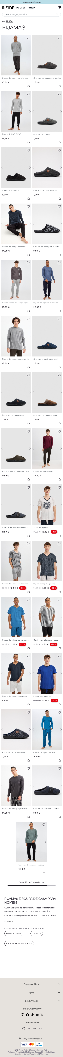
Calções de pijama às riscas (45, 640)
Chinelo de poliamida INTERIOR (47, 808)
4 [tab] (8, 37)
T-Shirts (36, 933)
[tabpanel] (31, 842)
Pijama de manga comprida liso (16, 359)
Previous (4, 55)
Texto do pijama (40, 528)
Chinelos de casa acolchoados (47, 78)
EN (40, 1028)
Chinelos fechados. (11, 190)
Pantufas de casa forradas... (46, 190)
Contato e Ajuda (31, 984)
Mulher (21, 8)
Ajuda (31, 992)
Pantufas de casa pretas (13, 415)
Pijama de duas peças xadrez (15, 808)
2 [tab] (5, 37)
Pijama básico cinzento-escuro (16, 303)
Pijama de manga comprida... (15, 246)
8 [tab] (14, 93)
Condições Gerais (22, 1054)
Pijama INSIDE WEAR (11, 134)
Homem (31, 8)
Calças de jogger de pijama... (15, 78)
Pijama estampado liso (43, 471)
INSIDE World (31, 1001)
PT (35, 1028)
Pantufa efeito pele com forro (15, 471)
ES (29, 1028)
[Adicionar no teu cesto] (28, 86)
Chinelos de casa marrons (45, 415)
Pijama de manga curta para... (15, 696)
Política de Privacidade (16, 1052)
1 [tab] (3, 37)
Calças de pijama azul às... (45, 752)
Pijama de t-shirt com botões (31, 865)
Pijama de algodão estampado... (16, 584)
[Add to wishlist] (28, 37)
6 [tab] (11, 37)
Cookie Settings (48, 1052)
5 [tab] (9, 37)
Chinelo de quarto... (42, 134)
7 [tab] (12, 93)
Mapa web (44, 1054)
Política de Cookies (33, 1052)
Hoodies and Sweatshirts (19, 944)
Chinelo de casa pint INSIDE (46, 246)
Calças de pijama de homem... (15, 640)
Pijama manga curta (42, 696)
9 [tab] (15, 93)
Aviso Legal (34, 1054)
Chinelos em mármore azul (45, 359)
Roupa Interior (13, 933)
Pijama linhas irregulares (44, 584)
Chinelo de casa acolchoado (15, 528)
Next (28, 55)
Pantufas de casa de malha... (15, 752)
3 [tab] (6, 37)
